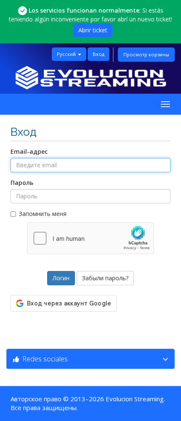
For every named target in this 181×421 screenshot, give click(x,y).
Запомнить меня (43, 214)
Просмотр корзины (146, 54)
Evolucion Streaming (135, 399)
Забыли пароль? (105, 278)
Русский (67, 54)
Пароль (22, 183)
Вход (98, 54)
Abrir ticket (92, 30)
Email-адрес (29, 151)
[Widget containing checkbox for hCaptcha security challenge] (90, 238)
